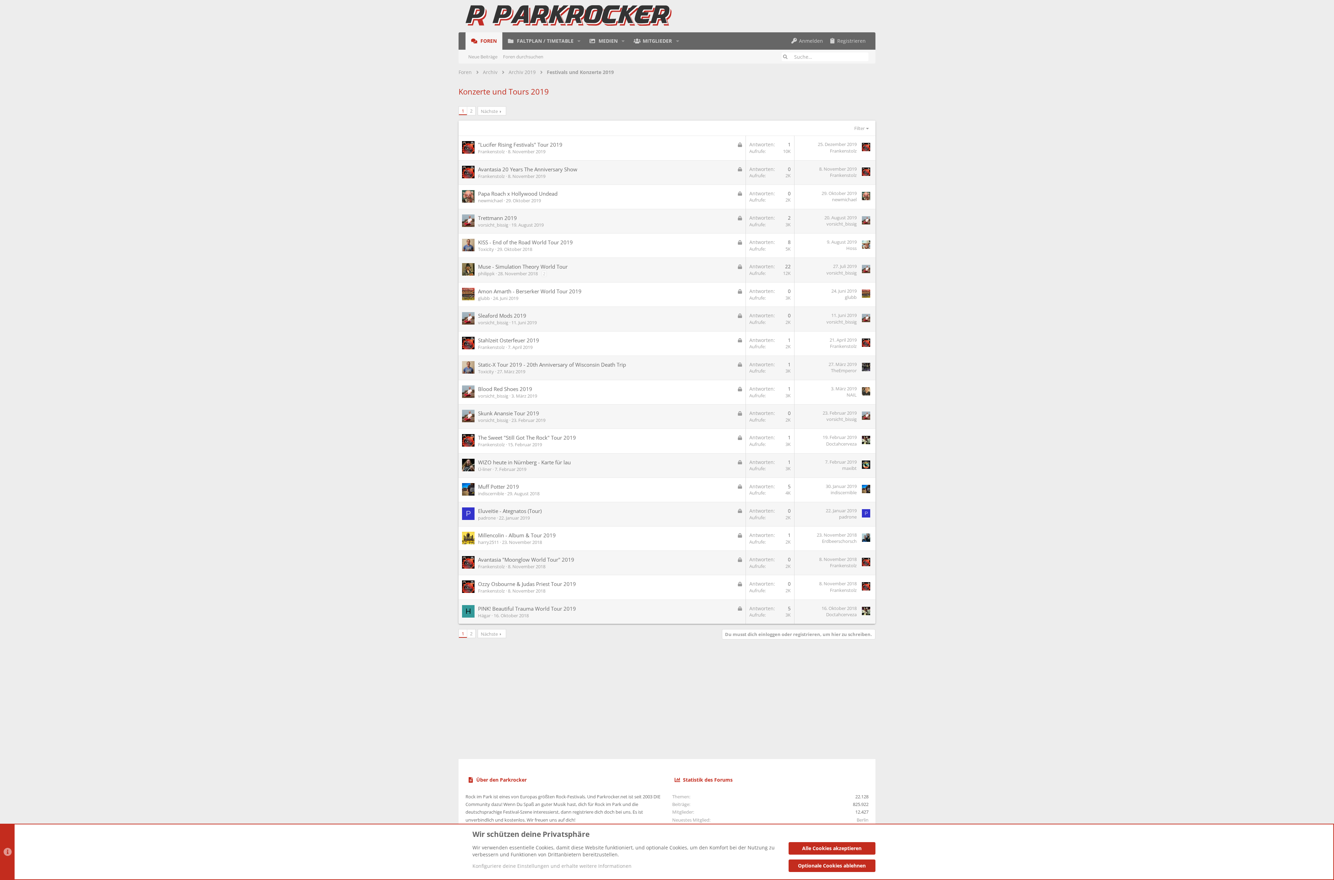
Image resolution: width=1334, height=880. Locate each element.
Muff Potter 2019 (498, 486)
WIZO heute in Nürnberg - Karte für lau (524, 462)
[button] (579, 41)
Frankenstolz (491, 151)
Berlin (862, 820)
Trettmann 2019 (497, 217)
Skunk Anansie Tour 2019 (508, 413)
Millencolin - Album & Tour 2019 (517, 535)
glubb (484, 298)
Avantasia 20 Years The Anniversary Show (527, 169)
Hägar (484, 615)
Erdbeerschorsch (839, 541)
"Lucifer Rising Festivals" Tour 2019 (520, 144)
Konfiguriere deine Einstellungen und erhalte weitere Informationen (552, 866)
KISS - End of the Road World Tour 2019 (525, 242)
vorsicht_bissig (493, 225)
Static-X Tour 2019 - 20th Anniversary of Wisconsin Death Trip (552, 364)
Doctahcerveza (841, 444)
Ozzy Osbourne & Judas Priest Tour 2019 (527, 583)
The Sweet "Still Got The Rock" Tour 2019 (527, 437)
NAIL (852, 395)
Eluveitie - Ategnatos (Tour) (510, 510)
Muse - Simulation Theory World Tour (523, 266)
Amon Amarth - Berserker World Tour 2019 (530, 291)
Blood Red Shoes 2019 (505, 388)
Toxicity (486, 249)
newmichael (490, 200)
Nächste (489, 111)
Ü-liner (485, 469)
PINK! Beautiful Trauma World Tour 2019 (527, 608)
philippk (486, 273)
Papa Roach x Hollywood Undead (518, 193)
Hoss (851, 248)
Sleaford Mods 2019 (502, 315)
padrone (487, 518)
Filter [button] (859, 128)
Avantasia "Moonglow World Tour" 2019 (526, 559)
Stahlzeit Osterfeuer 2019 (508, 340)
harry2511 (488, 542)
